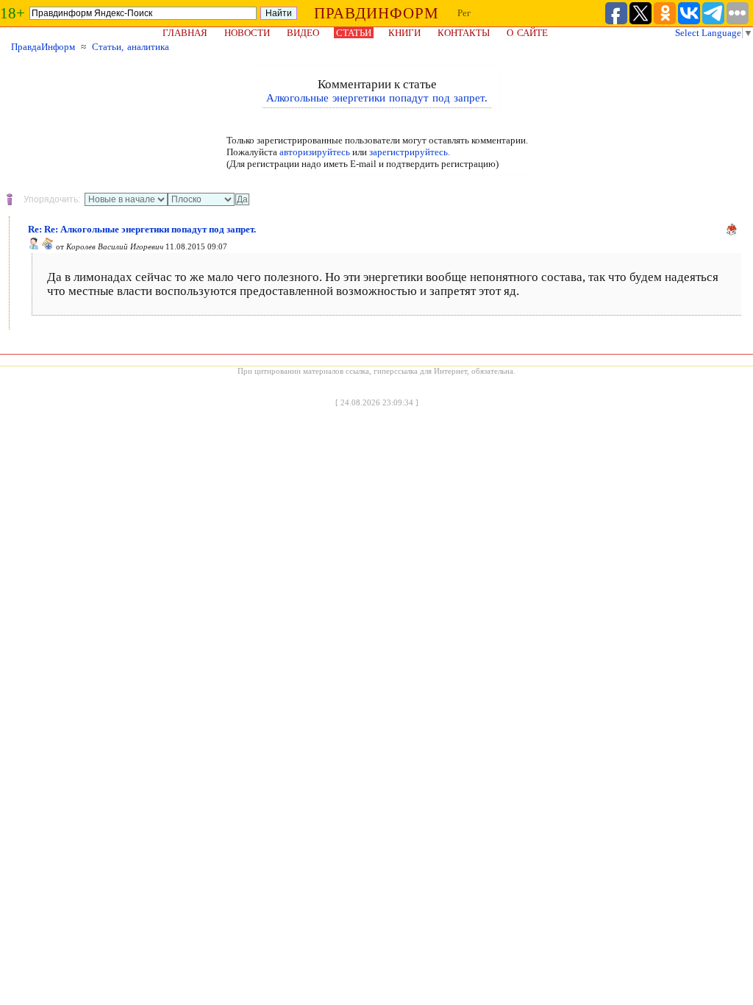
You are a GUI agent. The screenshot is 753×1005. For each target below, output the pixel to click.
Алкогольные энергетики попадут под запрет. (377, 98)
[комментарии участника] (48, 246)
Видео (303, 32)
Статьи (353, 32)
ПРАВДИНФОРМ (376, 13)
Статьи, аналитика (130, 46)
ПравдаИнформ (43, 46)
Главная (185, 32)
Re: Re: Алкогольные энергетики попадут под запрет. (142, 229)
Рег (464, 12)
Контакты (464, 32)
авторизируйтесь (314, 151)
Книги (404, 32)
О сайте (527, 32)
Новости (247, 32)
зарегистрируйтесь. (409, 151)
